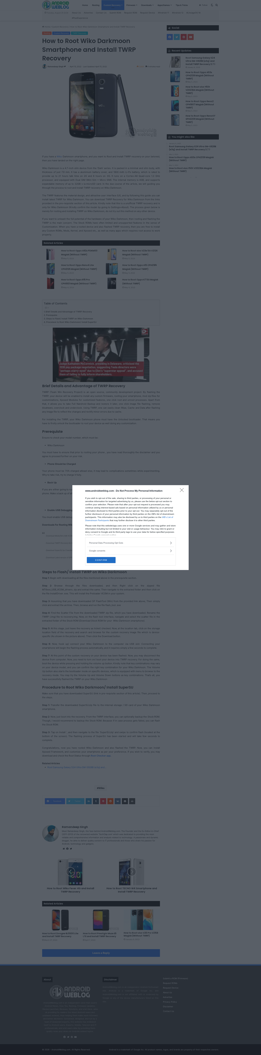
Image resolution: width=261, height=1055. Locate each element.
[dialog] (130, 527)
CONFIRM (101, 560)
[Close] (183, 491)
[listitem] (130, 542)
